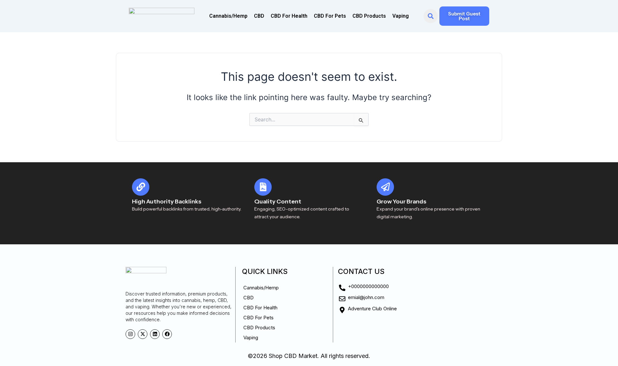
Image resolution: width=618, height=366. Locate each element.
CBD (259, 16)
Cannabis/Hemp (228, 16)
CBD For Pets (330, 16)
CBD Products (369, 16)
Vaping (400, 16)
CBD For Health (289, 16)
